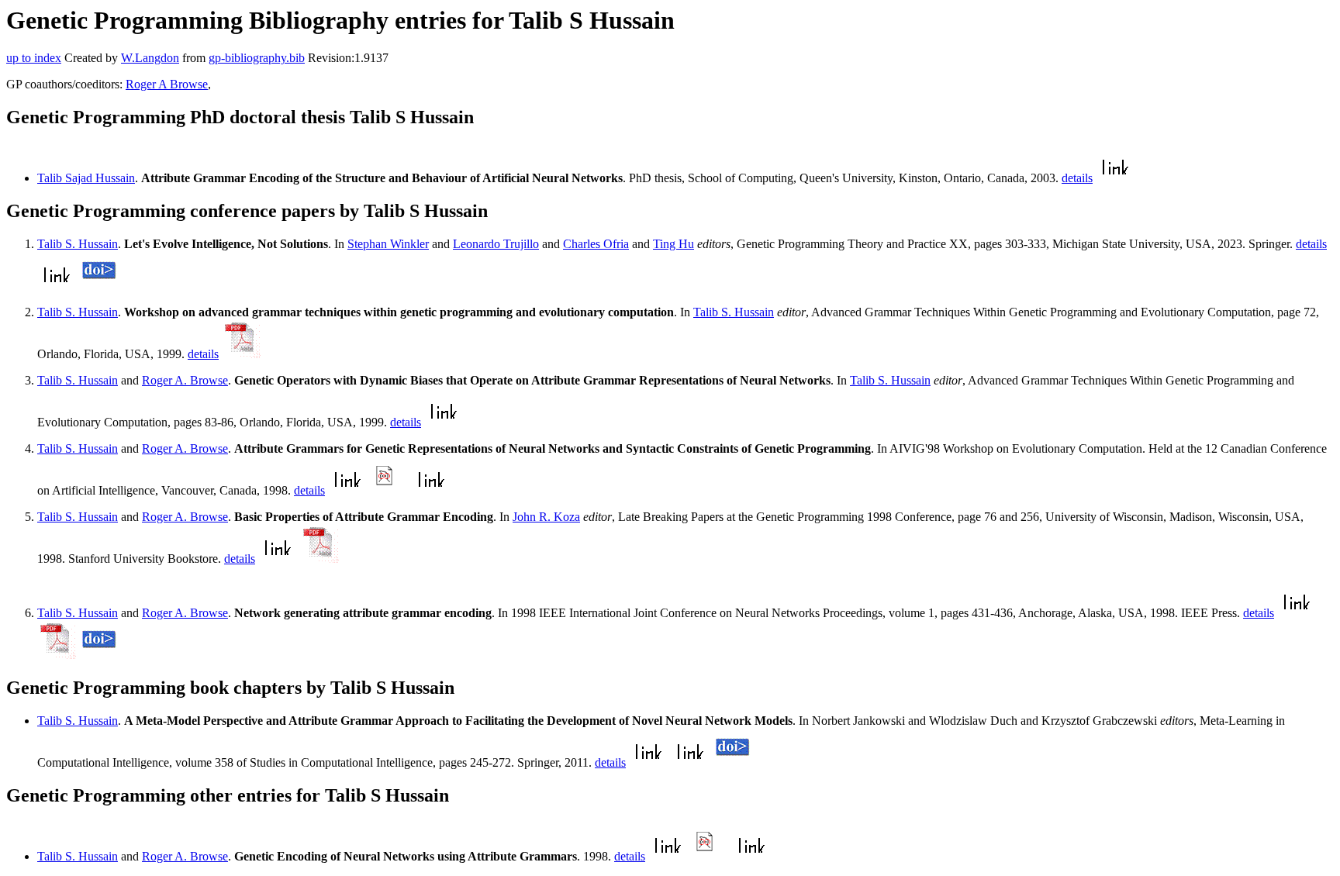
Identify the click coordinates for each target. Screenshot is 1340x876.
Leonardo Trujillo (496, 243)
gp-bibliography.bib (257, 57)
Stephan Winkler (388, 243)
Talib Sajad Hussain (86, 178)
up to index (33, 57)
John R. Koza (546, 516)
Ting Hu (673, 243)
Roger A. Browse (185, 380)
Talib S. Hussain (77, 243)
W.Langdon (150, 57)
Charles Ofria (596, 243)
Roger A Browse (167, 84)
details (1077, 178)
